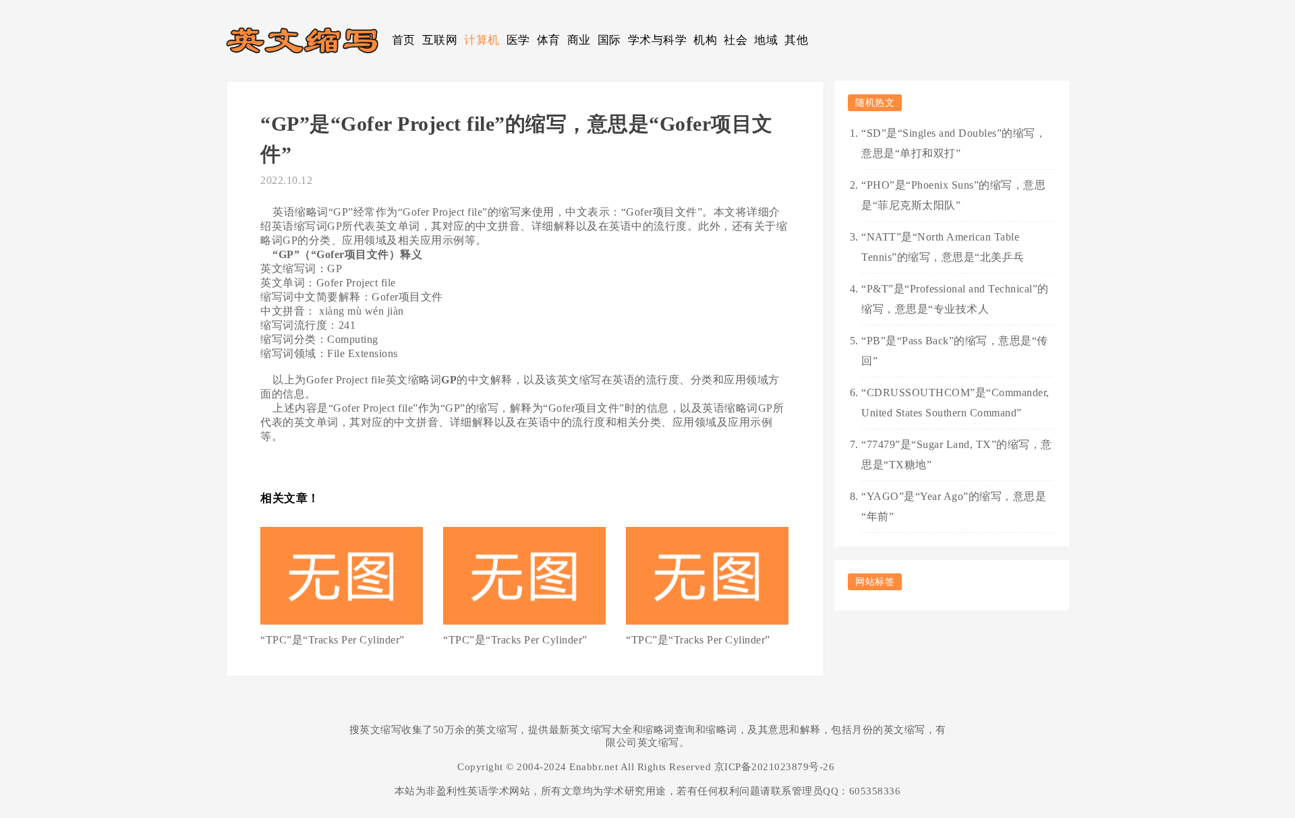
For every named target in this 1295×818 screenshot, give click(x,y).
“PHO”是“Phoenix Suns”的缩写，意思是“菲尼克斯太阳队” (953, 195)
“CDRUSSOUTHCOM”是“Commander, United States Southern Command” (955, 402)
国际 (609, 40)
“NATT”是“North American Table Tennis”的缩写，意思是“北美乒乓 (943, 247)
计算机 (482, 40)
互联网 (440, 40)
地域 (766, 40)
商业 (579, 40)
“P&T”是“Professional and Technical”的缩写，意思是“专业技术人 (955, 299)
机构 (705, 40)
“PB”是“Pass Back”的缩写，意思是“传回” (954, 351)
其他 (796, 40)
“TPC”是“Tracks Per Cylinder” (332, 640)
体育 (548, 40)
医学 (518, 40)
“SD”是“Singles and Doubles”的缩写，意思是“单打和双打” (953, 143)
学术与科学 (657, 40)
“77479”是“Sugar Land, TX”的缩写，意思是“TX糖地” (956, 454)
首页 (403, 40)
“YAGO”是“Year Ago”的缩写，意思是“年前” (953, 506)
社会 (735, 40)
